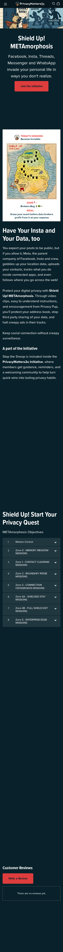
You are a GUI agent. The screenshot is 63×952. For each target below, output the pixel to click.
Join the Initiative (32, 86)
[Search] (53, 3)
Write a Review (17, 878)
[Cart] (59, 3)
